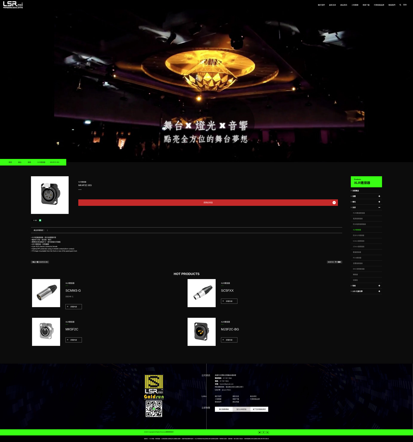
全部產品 (355, 191)
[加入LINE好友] (154, 409)
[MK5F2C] (46, 332)
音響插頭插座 (358, 263)
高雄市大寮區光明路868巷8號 (225, 375)
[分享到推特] (259, 432)
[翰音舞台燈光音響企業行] (13, 4)
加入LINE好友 (242, 409)
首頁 (10, 162)
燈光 (354, 202)
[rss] (267, 432)
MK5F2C (71, 329)
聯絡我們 (218, 402)
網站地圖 (236, 402)
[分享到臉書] (263, 432)
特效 (354, 286)
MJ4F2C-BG (41, 262)
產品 (19, 162)
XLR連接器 (41, 162)
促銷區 (355, 280)
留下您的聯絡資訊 (259, 409)
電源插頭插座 (358, 218)
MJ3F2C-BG (230, 329)
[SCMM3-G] (46, 293)
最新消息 (236, 396)
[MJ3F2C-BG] (202, 332)
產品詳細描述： (39, 230)
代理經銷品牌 (255, 399)
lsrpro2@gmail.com (226, 384)
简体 (405, 5)
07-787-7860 (227, 378)
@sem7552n (226, 390)
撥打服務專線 (224, 409)
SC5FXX (227, 290)
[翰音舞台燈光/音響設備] (206, 86)
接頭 (29, 162)
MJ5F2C (333, 262)
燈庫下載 (236, 399)
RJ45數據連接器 (359, 213)
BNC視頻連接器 (358, 269)
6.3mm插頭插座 (358, 241)
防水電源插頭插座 (359, 224)
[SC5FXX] (202, 293)
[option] (50, 195)
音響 (354, 196)
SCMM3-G (73, 290)
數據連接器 (357, 252)
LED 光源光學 (357, 291)
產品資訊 (253, 396)
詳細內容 (73, 307)
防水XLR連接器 (358, 235)
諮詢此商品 (208, 203)
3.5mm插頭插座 (358, 246)
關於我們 (218, 396)
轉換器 (355, 274)
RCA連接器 (357, 258)
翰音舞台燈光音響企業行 (234, 387)
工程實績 (218, 399)
